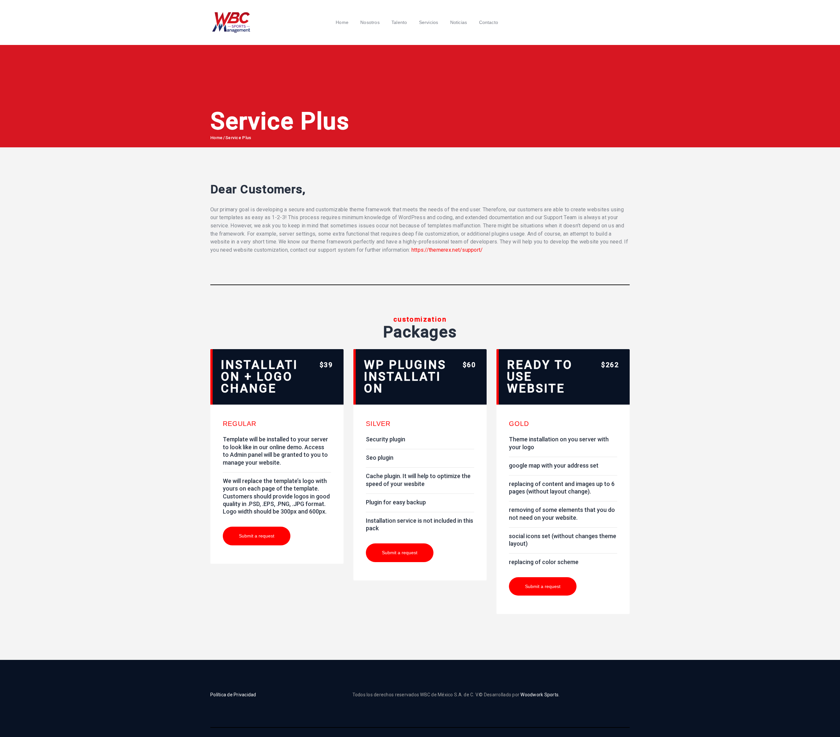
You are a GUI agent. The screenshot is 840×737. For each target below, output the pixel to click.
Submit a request (256, 535)
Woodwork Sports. (539, 694)
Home (216, 137)
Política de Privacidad (233, 694)
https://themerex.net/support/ (447, 250)
